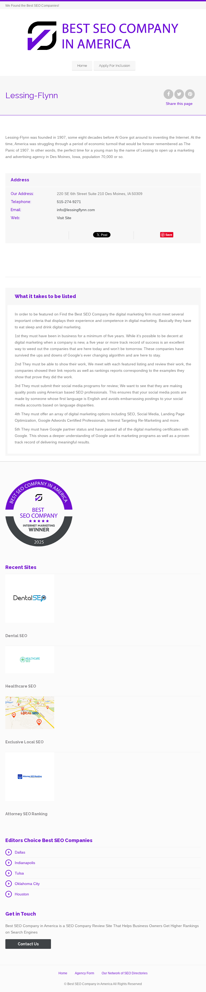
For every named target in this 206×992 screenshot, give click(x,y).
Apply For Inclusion (114, 66)
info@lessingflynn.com (76, 210)
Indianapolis (25, 863)
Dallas (20, 852)
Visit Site (64, 218)
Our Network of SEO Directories (125, 973)
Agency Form (84, 973)
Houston (22, 894)
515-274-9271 (69, 202)
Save (168, 235)
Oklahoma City (27, 883)
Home (82, 66)
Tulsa (19, 873)
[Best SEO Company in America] (103, 35)
